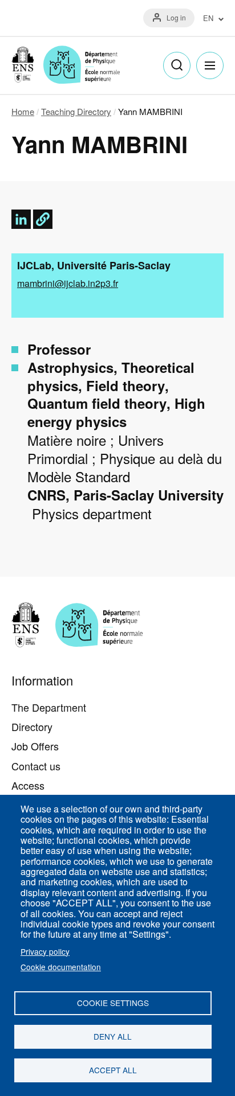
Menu (210, 65)
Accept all (113, 1070)
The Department (48, 707)
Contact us (35, 765)
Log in (176, 17)
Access (27, 785)
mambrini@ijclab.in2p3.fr (67, 283)
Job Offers (35, 745)
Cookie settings (113, 1002)
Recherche (177, 65)
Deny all (113, 1036)
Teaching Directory (76, 111)
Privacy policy (45, 951)
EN (208, 18)
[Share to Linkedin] (21, 219)
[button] (42, 219)
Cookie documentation (61, 966)
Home (22, 111)
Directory (31, 726)
